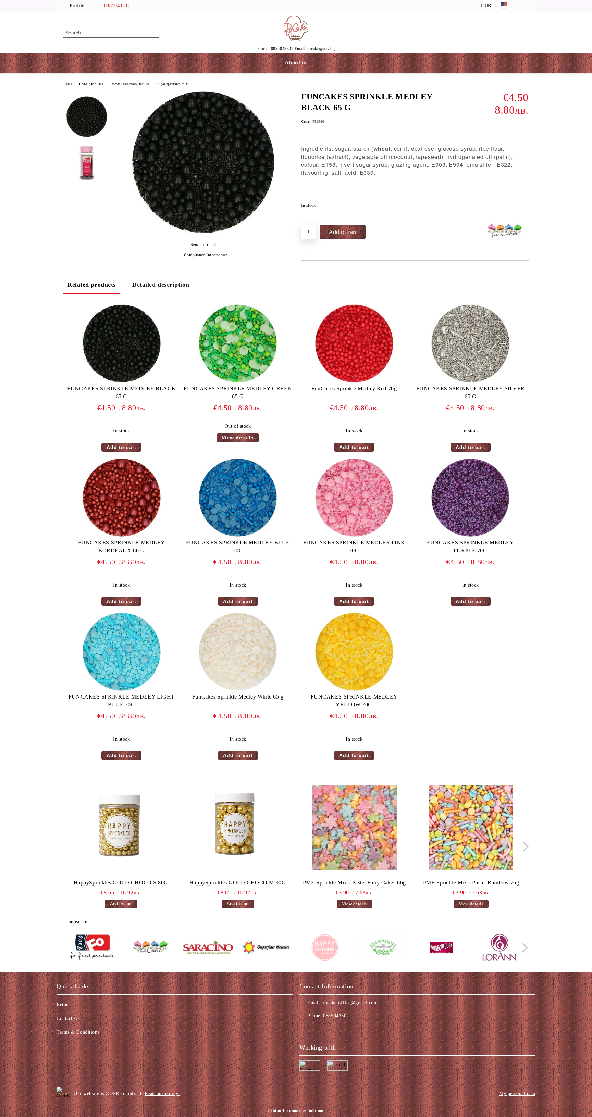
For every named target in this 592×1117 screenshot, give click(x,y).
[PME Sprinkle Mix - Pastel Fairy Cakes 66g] (354, 827)
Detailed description (160, 284)
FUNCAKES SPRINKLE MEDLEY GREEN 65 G (238, 392)
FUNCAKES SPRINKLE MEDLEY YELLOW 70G (354, 700)
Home (67, 84)
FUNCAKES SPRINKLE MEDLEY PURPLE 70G (470, 546)
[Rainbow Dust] (441, 948)
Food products (91, 84)
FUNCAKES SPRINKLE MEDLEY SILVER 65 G (470, 392)
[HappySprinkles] (324, 948)
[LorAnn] (499, 948)
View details (238, 437)
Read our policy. (162, 1093)
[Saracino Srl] (208, 948)
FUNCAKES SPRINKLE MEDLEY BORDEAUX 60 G (121, 546)
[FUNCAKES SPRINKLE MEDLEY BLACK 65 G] (203, 233)
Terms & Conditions (78, 1032)
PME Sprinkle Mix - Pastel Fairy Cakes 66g (354, 883)
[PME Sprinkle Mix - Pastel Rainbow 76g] (471, 827)
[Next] (524, 846)
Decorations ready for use (130, 84)
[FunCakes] (150, 948)
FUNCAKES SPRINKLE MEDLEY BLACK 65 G (121, 392)
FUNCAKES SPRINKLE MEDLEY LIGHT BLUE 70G (122, 700)
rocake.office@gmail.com (350, 1002)
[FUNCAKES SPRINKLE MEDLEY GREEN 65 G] (237, 343)
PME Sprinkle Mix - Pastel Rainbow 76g (471, 883)
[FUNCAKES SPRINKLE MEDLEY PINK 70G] (354, 498)
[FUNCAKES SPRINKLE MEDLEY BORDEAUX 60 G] (121, 498)
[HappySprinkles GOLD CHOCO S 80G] (121, 827)
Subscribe (78, 921)
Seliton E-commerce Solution (296, 1110)
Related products (91, 284)
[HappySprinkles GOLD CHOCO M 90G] (237, 827)
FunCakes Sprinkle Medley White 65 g (238, 697)
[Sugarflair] (266, 948)
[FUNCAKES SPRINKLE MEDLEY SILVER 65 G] (470, 343)
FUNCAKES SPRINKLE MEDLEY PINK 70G (354, 546)
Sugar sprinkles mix (172, 84)
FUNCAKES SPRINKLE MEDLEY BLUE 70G (238, 546)
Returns (65, 1004)
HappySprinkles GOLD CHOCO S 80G (121, 883)
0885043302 (117, 5)
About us (296, 62)
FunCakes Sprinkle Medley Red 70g (354, 388)
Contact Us (68, 1018)
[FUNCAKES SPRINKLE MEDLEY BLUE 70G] (237, 498)
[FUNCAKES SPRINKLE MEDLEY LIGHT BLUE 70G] (121, 652)
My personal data (517, 1093)
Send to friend (203, 244)
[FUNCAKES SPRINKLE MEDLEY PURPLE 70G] (470, 498)
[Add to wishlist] (524, 207)
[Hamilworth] (383, 948)
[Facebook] (525, 6)
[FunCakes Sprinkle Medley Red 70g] (354, 343)
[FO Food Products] (91, 948)
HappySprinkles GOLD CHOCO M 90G (237, 883)
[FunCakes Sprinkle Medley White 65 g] (237, 652)
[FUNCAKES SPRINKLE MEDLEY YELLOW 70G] (354, 652)
